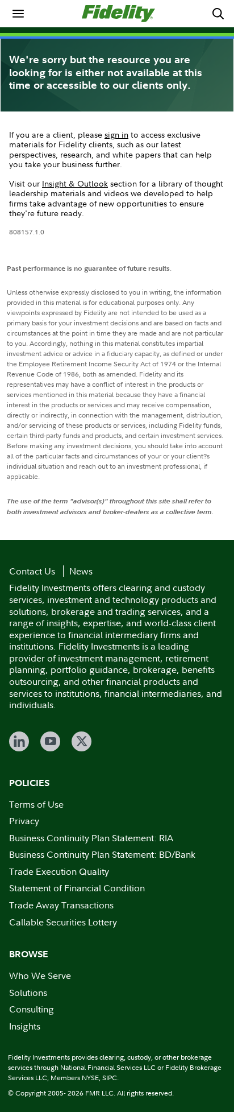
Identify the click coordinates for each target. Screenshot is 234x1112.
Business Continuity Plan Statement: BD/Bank (102, 854)
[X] (81, 741)
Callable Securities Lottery (63, 922)
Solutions (28, 992)
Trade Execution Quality (59, 871)
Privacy (24, 821)
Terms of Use (36, 804)
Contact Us (32, 571)
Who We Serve (40, 975)
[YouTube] (50, 741)
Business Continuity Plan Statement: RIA (91, 838)
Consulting (31, 1009)
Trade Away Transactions (61, 905)
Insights (24, 1026)
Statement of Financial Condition (77, 888)
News (81, 571)
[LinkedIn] (19, 741)
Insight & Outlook (75, 183)
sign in (116, 134)
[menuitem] (18, 13)
